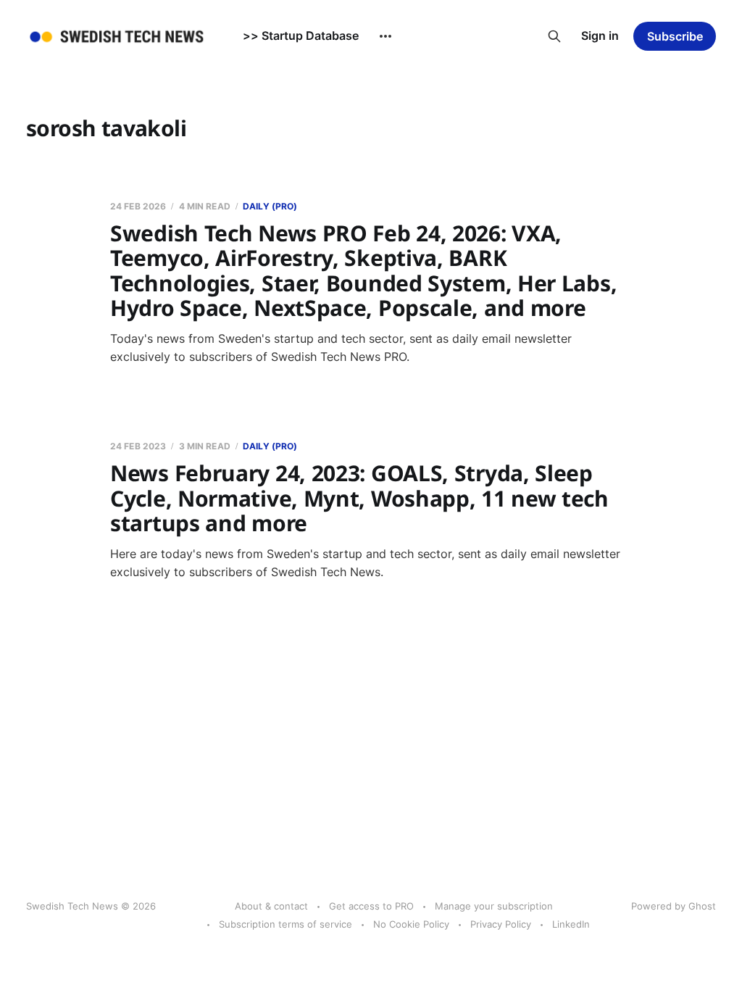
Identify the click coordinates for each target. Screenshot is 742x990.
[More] (385, 36)
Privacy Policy (500, 924)
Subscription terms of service (285, 924)
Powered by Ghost (673, 906)
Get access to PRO (371, 906)
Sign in (600, 35)
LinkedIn (571, 924)
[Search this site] (554, 36)
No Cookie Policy (411, 924)
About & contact (271, 906)
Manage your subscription (494, 906)
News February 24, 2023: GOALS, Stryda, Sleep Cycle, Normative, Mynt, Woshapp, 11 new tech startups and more (359, 498)
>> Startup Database (301, 35)
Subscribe (675, 36)
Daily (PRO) (270, 206)
